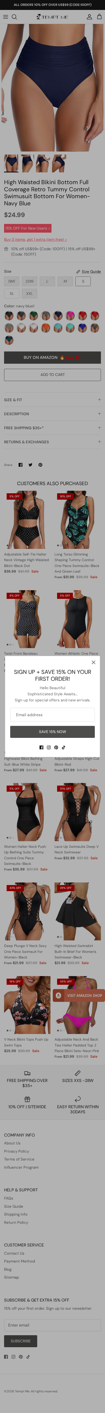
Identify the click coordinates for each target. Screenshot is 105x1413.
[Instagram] (49, 747)
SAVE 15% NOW (52, 731)
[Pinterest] (56, 747)
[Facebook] (41, 747)
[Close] (93, 662)
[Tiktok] (63, 747)
